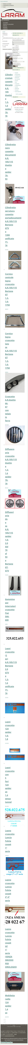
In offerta (16, 46)
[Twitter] (8, 1042)
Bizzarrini (17, 77)
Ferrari (16, 80)
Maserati (17, 88)
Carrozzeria (15, 57)
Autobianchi (17, 75)
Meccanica (15, 60)
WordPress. (24, 1044)
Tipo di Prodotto (16, 53)
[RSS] (11, 1042)
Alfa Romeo (17, 74)
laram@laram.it (19, 111)
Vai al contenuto (4, 1)
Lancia (16, 86)
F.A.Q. (4, 6)
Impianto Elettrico (16, 63)
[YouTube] (3, 1042)
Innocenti (17, 83)
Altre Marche (18, 91)
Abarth (16, 72)
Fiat (16, 82)
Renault (16, 90)
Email (15, 1034)
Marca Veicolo (16, 47)
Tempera (19, 1044)
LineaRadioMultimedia (9, 1035)
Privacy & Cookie (7, 3)
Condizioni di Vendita (8, 5)
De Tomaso (17, 79)
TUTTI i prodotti (19, 94)
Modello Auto (15, 50)
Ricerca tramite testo (17, 39)
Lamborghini (18, 85)
